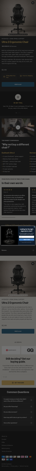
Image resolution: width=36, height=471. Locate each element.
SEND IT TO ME (27, 239)
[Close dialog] (34, 226)
